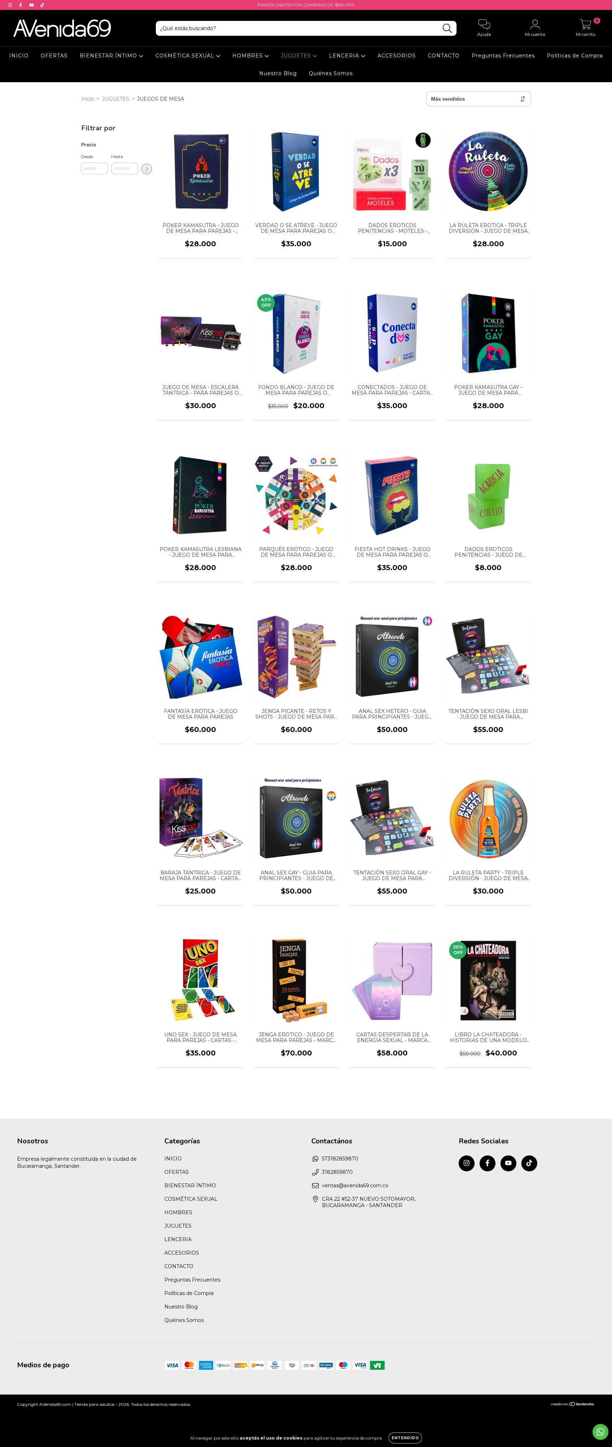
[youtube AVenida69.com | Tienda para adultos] (32, 5)
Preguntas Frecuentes (503, 55)
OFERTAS (54, 55)
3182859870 (337, 1172)
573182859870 (340, 1158)
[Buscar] (447, 28)
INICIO (19, 55)
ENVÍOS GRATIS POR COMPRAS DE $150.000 (306, 4)
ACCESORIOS (397, 55)
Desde (87, 156)
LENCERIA (345, 55)
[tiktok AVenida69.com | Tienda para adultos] (42, 5)
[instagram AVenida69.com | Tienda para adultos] (10, 5)
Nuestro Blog (278, 73)
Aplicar (146, 169)
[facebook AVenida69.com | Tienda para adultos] (21, 5)
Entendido (405, 1438)
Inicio (87, 99)
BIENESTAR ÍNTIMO (109, 55)
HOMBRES (248, 55)
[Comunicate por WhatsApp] (600, 1432)
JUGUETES (297, 55)
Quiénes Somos (331, 73)
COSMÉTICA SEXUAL (185, 55)
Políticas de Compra (575, 55)
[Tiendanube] (573, 1405)
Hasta (117, 156)
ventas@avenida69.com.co (355, 1185)
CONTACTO (444, 55)
